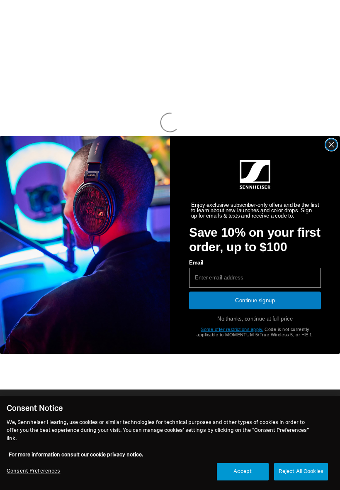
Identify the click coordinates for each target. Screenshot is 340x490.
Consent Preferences (33, 471)
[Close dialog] (331, 145)
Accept (242, 471)
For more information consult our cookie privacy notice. (76, 455)
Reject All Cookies (301, 471)
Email (196, 262)
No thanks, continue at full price (255, 319)
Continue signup (255, 300)
